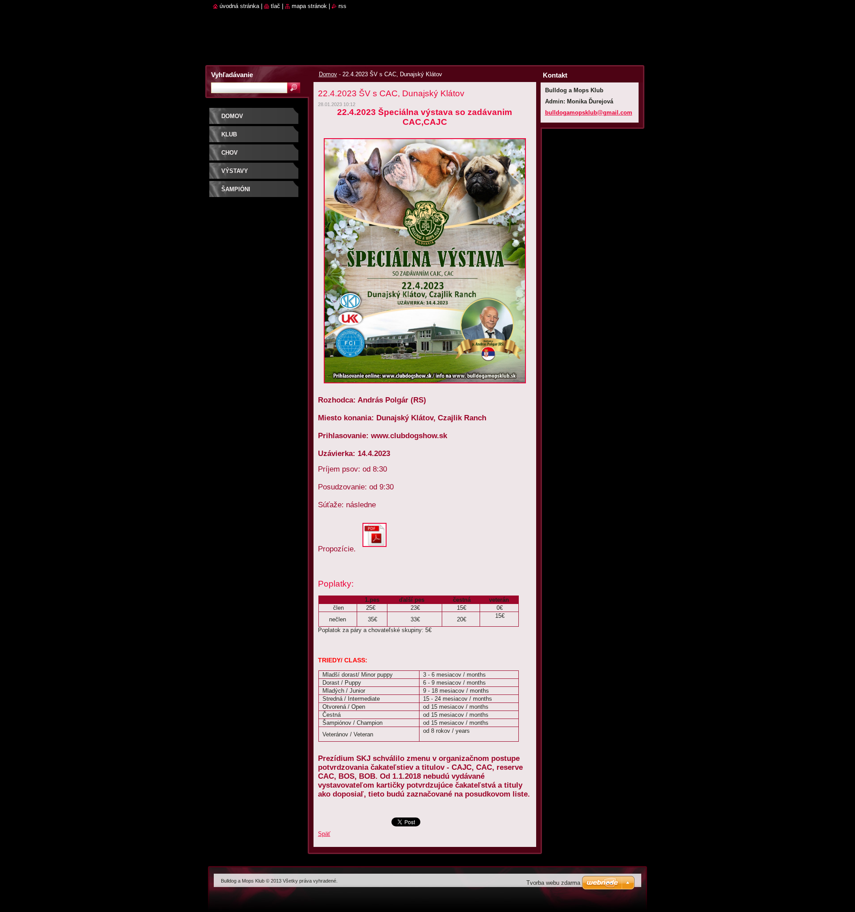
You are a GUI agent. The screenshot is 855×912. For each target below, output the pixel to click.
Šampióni (235, 189)
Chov (229, 152)
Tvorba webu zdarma (553, 882)
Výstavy (234, 171)
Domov (328, 74)
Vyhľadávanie (232, 74)
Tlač (275, 6)
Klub (229, 134)
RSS (342, 6)
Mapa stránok (309, 6)
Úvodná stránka (239, 6)
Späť (324, 833)
